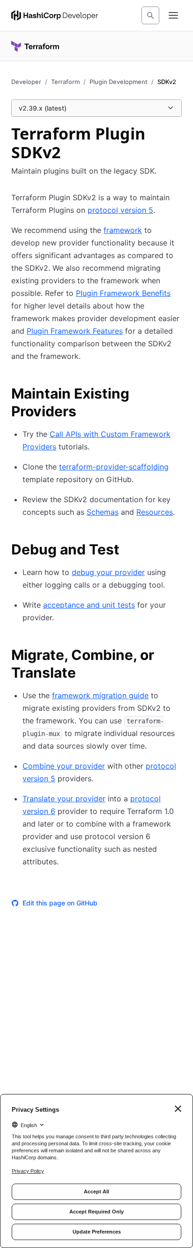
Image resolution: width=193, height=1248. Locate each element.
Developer (26, 81)
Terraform (65, 81)
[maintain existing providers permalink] (176, 394)
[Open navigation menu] (173, 15)
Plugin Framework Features (75, 331)
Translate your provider (63, 798)
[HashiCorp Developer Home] (54, 15)
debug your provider (108, 572)
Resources (154, 512)
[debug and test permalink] (128, 550)
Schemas (103, 512)
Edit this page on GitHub (59, 903)
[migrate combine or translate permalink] (176, 656)
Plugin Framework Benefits (123, 293)
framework (123, 230)
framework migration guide (100, 695)
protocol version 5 (120, 210)
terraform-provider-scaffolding (114, 466)
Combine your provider (63, 766)
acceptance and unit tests (89, 605)
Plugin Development (118, 81)
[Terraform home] (35, 46)
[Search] (150, 15)
